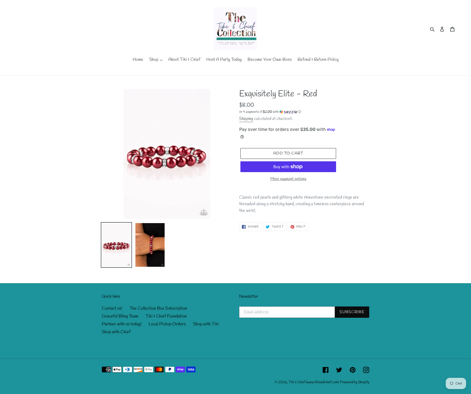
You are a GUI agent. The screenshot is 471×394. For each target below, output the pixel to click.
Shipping (246, 119)
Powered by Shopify (354, 382)
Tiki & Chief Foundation (166, 316)
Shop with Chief (116, 332)
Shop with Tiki (206, 324)
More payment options (288, 178)
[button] (270, 112)
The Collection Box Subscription (158, 308)
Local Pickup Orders (167, 324)
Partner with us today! (121, 324)
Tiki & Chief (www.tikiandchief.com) (313, 382)
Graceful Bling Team (120, 316)
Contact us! (112, 308)
